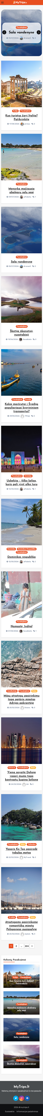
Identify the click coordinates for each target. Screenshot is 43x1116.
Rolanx (27, 708)
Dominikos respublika (21, 557)
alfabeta (27, 197)
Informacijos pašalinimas (27, 1111)
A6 (27, 784)
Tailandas (32, 844)
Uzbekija (28, 476)
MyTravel (27, 857)
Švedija (28, 399)
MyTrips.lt (21, 1087)
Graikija (12, 917)
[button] (39, 32)
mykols (27, 934)
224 (27, 946)
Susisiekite (9, 1111)
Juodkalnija (12, 691)
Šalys (34, 691)
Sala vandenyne (21, 261)
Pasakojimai (22, 25)
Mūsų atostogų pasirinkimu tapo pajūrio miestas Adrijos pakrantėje (21, 699)
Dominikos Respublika (27, 549)
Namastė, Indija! (21, 626)
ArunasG (27, 266)
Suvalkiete (27, 40)
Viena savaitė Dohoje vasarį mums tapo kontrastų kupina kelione (21, 776)
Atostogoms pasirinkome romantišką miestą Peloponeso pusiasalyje (21, 926)
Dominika (11, 549)
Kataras (11, 768)
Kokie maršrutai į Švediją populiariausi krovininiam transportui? (21, 408)
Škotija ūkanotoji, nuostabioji (21, 1064)
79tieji (27, 416)
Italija (15, 111)
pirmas (27, 124)
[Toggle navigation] (2, 2)
